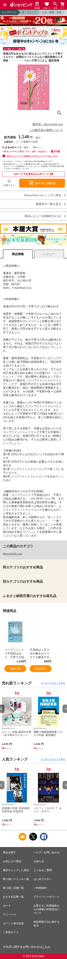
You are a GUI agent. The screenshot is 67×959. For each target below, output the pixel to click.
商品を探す (9, 852)
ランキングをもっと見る (53, 683)
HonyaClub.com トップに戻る (42, 195)
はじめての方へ (43, 879)
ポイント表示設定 (13, 923)
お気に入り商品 (12, 861)
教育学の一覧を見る (48, 204)
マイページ (9, 914)
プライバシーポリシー (47, 896)
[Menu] (5, 5)
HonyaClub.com (12, 553)
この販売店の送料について (46, 130)
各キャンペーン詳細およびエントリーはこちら (32, 156)
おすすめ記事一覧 (13, 896)
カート (7, 905)
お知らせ (39, 861)
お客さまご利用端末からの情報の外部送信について (47, 909)
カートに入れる (42, 183)
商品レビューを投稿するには (43, 216)
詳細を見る (15, 668)
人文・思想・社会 (51, 12)
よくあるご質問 (43, 870)
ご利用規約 (40, 888)
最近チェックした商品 (16, 870)
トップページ (9, 12)
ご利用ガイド (11, 932)
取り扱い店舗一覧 (13, 888)
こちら (46, 946)
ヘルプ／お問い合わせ (47, 852)
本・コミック (29, 12)
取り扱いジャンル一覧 (16, 879)
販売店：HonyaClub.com (48, 124)
